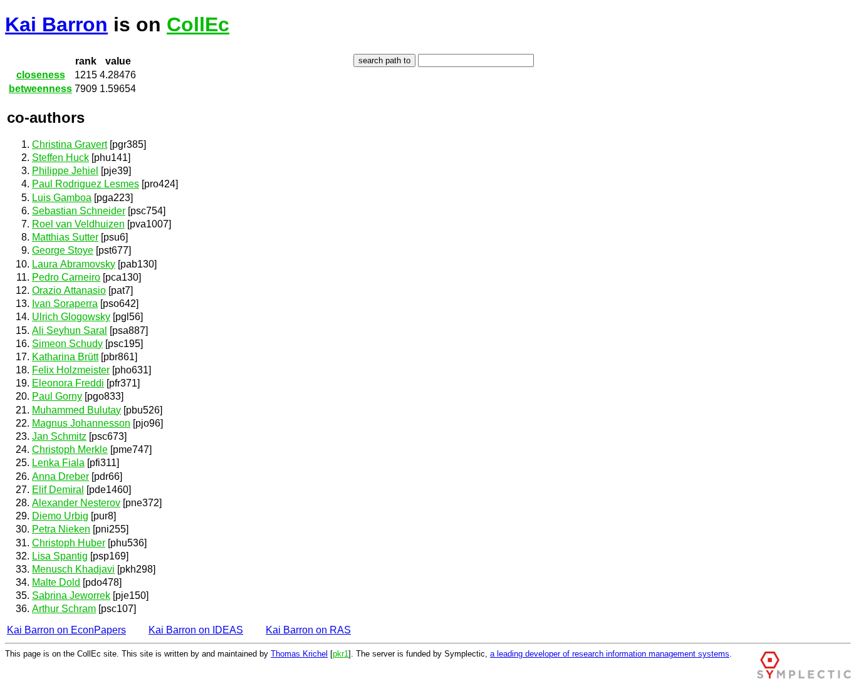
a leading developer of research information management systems (609, 653)
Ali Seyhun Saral (69, 330)
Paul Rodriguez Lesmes (85, 184)
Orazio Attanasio (69, 290)
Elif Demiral (58, 489)
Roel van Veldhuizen (78, 224)
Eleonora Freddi (68, 383)
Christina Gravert (69, 144)
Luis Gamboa (61, 197)
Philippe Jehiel (65, 170)
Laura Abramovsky (73, 264)
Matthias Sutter (65, 237)
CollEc (198, 24)
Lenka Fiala (58, 462)
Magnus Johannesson (81, 423)
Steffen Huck (60, 157)
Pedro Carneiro (66, 277)
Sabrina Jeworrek (71, 595)
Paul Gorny (57, 396)
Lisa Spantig (60, 556)
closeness (40, 75)
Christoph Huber (68, 543)
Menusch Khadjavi (73, 569)
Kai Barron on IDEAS (196, 630)
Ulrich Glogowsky (71, 316)
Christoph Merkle (70, 449)
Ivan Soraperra (65, 303)
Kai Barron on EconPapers (66, 630)
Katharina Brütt (65, 356)
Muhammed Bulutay (76, 410)
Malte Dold (56, 582)
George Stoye (62, 250)
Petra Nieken (61, 529)
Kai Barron (56, 24)
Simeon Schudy (67, 343)
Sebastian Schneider (78, 210)
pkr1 (340, 653)
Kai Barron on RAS (308, 630)
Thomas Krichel (299, 653)
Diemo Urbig (60, 516)
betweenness (40, 88)
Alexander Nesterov (76, 502)
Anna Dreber (60, 476)
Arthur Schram (64, 608)
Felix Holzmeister (71, 370)
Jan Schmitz (59, 436)
